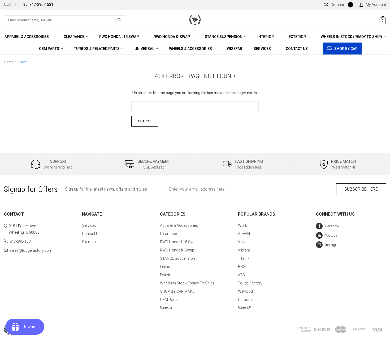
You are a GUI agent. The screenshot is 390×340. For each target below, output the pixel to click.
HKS (241, 267)
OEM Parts (49, 49)
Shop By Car (346, 49)
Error (23, 62)
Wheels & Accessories (191, 49)
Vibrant (244, 250)
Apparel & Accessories (27, 37)
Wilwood (245, 291)
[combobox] (65, 20)
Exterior (298, 37)
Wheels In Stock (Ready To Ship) (352, 37)
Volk (241, 242)
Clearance (74, 37)
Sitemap (89, 242)
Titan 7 (243, 258)
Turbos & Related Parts (97, 49)
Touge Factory (250, 283)
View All (244, 308)
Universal (145, 49)
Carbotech (246, 299)
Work (242, 225)
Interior (266, 37)
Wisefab (234, 49)
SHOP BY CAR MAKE (177, 291)
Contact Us (297, 49)
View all (166, 308)
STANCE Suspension (224, 37)
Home (8, 62)
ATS (241, 275)
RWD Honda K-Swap (172, 37)
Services (263, 49)
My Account (376, 4)
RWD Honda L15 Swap (119, 37)
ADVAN (244, 234)
